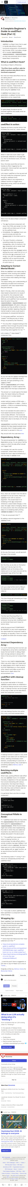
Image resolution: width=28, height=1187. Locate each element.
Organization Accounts (18, 1167)
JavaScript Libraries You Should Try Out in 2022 (13, 1098)
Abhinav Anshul (19, 969)
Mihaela (7, 17)
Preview (14, 986)
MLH (24, 1171)
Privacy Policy (15, 1173)
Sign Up (14, 1079)
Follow (14, 1060)
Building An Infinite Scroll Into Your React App (12, 1091)
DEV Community (6, 1157)
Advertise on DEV (7, 1167)
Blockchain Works (6, 971)
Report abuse (19, 990)
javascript (4, 37)
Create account (21, 2)
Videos (22, 1162)
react (11, 37)
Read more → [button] (6, 1150)
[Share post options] (25, 1184)
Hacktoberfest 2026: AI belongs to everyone (11, 1132)
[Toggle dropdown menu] (26, 995)
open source (16, 1175)
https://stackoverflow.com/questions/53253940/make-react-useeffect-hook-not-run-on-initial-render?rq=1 (15, 950)
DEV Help (19, 1164)
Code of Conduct (9, 990)
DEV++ (18, 1162)
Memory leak (17, 764)
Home (4, 1162)
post (20, 430)
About (15, 1169)
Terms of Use (23, 1173)
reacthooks (17, 37)
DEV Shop (18, 1171)
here (22, 433)
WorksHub (15, 17)
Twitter (3, 965)
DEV (8, 1177)
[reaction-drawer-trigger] (4, 1184)
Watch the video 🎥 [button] (7, 1047)
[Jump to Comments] (10, 1184)
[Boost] (22, 1184)
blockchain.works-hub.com (20, 20)
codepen (3, 639)
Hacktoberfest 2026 (7, 1141)
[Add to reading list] (16, 1184)
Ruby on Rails (14, 1178)
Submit (6, 986)
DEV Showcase (8, 1169)
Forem (7, 1175)
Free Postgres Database (9, 1171)
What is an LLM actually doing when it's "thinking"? (12, 1017)
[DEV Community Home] (6, 2)
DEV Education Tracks (10, 1164)
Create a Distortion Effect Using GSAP (12, 1106)
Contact (20, 1169)
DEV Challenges (11, 1162)
